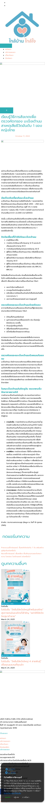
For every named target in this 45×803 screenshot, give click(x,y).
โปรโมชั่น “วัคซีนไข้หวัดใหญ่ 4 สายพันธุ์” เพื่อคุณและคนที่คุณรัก (21, 663)
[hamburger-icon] (6, 46)
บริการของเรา (10, 52)
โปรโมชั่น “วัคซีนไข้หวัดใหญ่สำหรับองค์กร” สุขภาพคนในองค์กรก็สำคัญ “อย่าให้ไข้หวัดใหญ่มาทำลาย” (22, 613)
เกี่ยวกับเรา (9, 55)
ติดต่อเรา (8, 58)
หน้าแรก (8, 49)
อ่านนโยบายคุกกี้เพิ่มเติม (12, 793)
